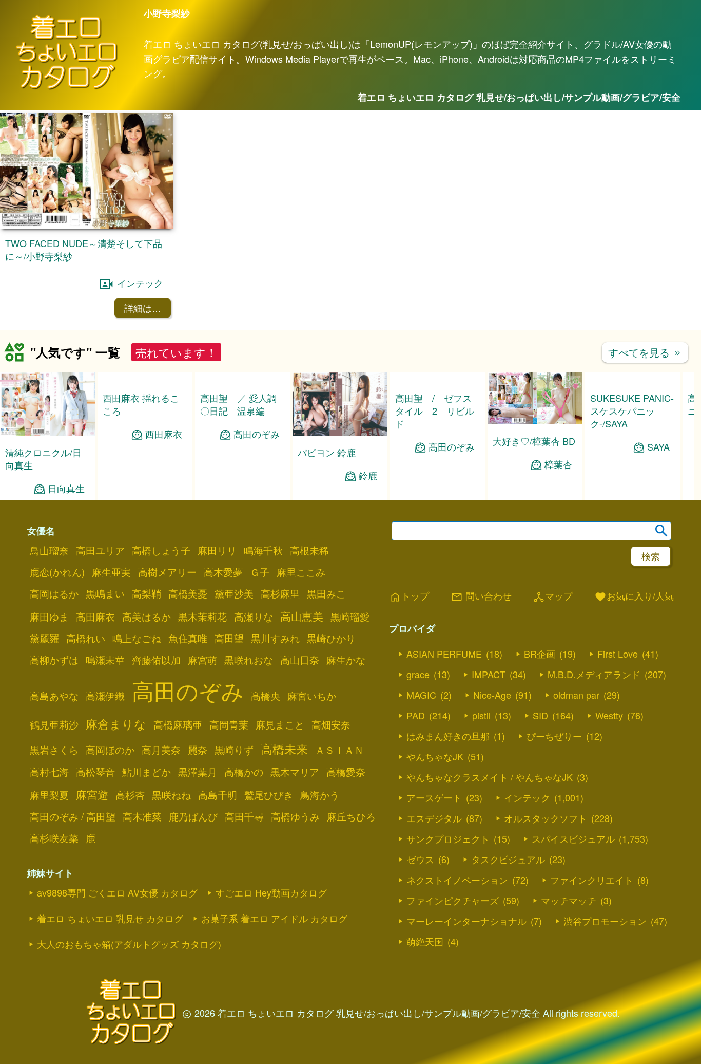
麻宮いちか (311, 695)
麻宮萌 (202, 659)
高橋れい (85, 638)
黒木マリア (294, 771)
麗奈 (197, 749)
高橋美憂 (187, 593)
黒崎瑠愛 (349, 616)
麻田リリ (217, 550)
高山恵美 (301, 616)
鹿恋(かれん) (57, 571)
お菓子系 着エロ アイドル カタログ (274, 918)
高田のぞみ (256, 433)
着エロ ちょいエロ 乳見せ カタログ (110, 918)
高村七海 (49, 771)
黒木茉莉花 (202, 616)
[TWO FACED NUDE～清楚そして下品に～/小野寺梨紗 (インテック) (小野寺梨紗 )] (86, 226)
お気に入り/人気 (634, 596)
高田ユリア (100, 550)
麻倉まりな (116, 723)
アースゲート (434, 797)
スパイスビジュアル (573, 838)
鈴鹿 (368, 475)
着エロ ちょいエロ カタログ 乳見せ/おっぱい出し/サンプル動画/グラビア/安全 (519, 97)
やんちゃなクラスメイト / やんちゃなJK (489, 777)
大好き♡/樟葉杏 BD (534, 440)
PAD (415, 715)
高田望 (229, 638)
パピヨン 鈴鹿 (327, 452)
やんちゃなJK (434, 756)
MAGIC (421, 694)
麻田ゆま (49, 616)
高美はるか (146, 616)
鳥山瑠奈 (49, 550)
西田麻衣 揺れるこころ (141, 404)
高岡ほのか (110, 749)
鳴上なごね (136, 638)
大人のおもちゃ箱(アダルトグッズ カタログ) (129, 944)
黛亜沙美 (234, 593)
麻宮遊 (92, 794)
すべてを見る (645, 352)
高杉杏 (130, 794)
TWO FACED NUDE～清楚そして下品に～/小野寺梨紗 (83, 249)
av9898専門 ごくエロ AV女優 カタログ (117, 892)
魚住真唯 (187, 638)
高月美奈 (161, 749)
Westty (609, 715)
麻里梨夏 (49, 794)
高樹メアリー (167, 571)
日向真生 (66, 488)
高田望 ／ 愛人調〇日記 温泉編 (238, 404)
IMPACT (488, 674)
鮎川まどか (146, 771)
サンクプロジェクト (448, 838)
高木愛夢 (223, 571)
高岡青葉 (228, 724)
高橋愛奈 (345, 771)
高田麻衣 (95, 616)
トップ (409, 596)
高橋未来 (284, 748)
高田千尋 (244, 816)
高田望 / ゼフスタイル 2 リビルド (434, 410)
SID (540, 715)
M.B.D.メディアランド (594, 674)
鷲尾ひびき (268, 794)
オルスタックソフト (545, 818)
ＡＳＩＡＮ (339, 749)
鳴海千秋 (263, 550)
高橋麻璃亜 (177, 724)
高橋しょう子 (161, 550)
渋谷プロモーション (605, 921)
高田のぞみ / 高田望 (72, 816)
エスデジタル (434, 818)
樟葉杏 (558, 464)
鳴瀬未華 (105, 659)
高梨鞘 (146, 593)
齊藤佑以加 (156, 659)
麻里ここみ (301, 571)
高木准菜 (142, 816)
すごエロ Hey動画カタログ (271, 892)
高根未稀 (309, 550)
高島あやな (54, 695)
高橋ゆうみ (295, 816)
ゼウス (420, 859)
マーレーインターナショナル (466, 921)
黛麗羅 (44, 638)
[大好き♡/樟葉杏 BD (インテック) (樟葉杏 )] (535, 421)
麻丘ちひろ (351, 816)
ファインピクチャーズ (452, 900)
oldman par (576, 694)
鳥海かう (319, 794)
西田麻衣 (163, 433)
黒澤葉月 (197, 771)
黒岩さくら (54, 749)
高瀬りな (253, 616)
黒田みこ (326, 593)
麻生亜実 (111, 571)
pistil (481, 715)
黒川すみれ (275, 638)
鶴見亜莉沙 (54, 724)
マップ (553, 596)
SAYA (658, 446)
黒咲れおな (248, 659)
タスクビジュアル (508, 859)
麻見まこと (280, 724)
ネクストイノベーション (457, 879)
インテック (140, 282)
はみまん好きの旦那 (448, 736)
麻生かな (345, 659)
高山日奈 (299, 659)
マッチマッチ (568, 900)
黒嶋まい (105, 593)
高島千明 (217, 794)
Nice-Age (492, 694)
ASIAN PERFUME (444, 653)
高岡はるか (54, 593)
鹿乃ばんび (193, 816)
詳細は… (142, 307)
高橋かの (243, 771)
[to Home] (66, 88)
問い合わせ (481, 596)
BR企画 (539, 653)
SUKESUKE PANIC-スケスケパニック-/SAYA (632, 410)
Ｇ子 (259, 571)
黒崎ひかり (331, 638)
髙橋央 (265, 695)
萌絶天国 (424, 941)
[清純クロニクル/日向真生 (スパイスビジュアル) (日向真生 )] (47, 432)
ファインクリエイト (591, 879)
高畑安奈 (330, 724)
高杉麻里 (280, 593)
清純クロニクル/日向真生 (43, 458)
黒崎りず (234, 749)
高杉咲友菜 (54, 838)
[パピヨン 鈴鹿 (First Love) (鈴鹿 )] (340, 432)
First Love (617, 653)
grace (418, 674)
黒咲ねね (171, 794)
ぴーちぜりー (554, 736)
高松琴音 (95, 771)
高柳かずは (54, 659)
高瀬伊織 (105, 695)
